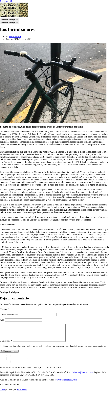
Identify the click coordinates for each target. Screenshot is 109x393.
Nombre (4, 309)
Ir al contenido (6, 1)
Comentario (6, 341)
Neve (2, 389)
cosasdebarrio (15, 36)
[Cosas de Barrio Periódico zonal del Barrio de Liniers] (14, 9)
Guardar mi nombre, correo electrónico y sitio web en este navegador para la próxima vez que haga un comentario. (54, 346)
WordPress (22, 389)
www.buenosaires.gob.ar (66, 379)
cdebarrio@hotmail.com (82, 372)
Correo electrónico (9, 314)
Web (2, 320)
